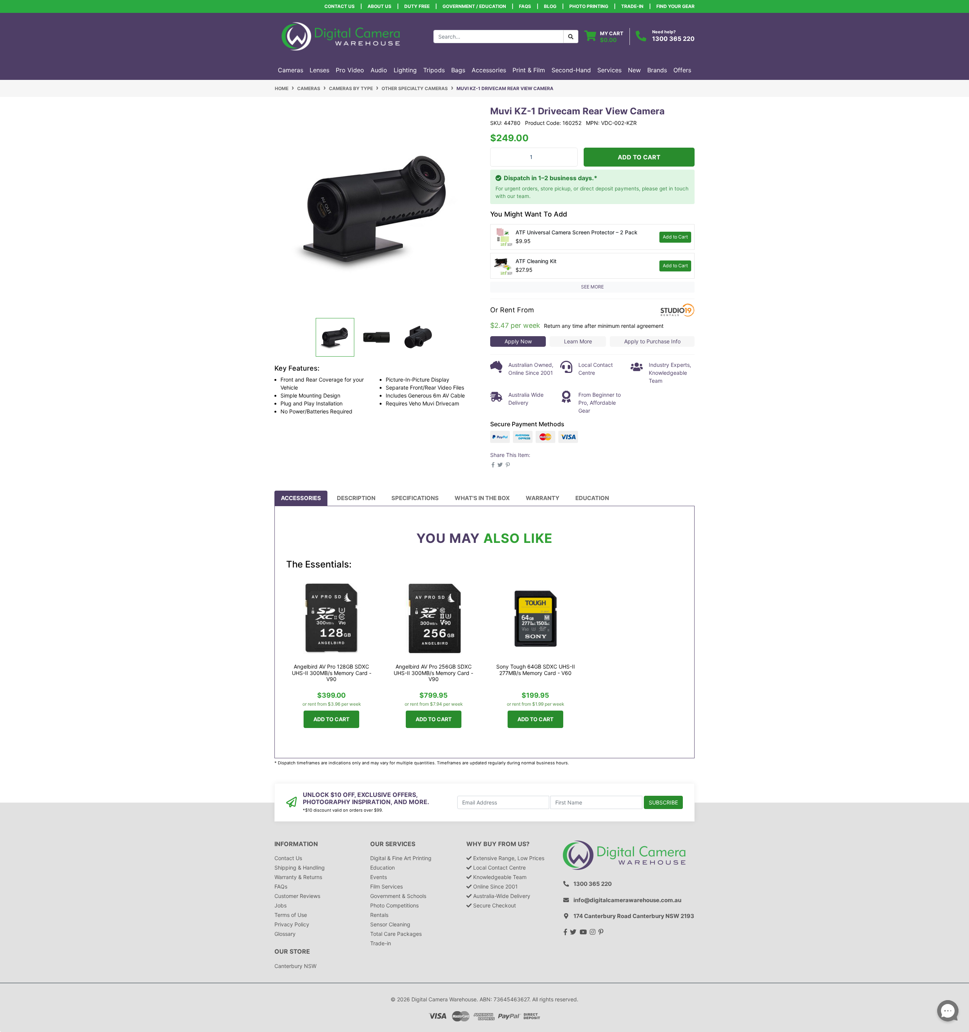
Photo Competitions (394, 905)
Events (378, 877)
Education (592, 498)
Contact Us (339, 6)
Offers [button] (682, 70)
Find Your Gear (675, 6)
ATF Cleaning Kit (536, 261)
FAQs (525, 6)
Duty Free (417, 6)
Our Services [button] (392, 844)
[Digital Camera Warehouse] (340, 36)
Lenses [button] (319, 70)
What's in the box (482, 498)
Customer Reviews (297, 896)
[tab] (300, 498)
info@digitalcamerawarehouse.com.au (627, 900)
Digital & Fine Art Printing (401, 858)
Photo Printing (588, 6)
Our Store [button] (292, 951)
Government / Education (474, 6)
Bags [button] (458, 70)
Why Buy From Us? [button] (498, 844)
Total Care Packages (396, 934)
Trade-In (632, 6)
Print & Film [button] (529, 70)
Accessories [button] (489, 70)
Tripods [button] (434, 70)
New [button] (634, 70)
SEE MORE (592, 287)
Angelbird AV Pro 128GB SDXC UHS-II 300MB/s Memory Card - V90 (331, 673)
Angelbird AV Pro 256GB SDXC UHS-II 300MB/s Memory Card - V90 (433, 673)
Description (356, 498)
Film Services (386, 886)
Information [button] (296, 844)
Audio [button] (379, 70)
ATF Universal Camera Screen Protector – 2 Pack (576, 232)
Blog (550, 6)
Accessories (301, 498)
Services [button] (609, 70)
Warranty (542, 498)
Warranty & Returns (298, 877)
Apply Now (518, 341)
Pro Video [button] (350, 70)
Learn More (578, 341)
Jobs (280, 905)
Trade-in (380, 943)
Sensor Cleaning (390, 924)
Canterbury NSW (295, 966)
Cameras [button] (290, 70)
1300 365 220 (673, 38)
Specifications (415, 498)
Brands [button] (657, 70)
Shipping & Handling (299, 867)
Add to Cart (639, 157)
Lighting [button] (405, 70)
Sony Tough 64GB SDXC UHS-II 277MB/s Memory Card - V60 (535, 669)
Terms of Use (290, 915)
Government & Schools (398, 896)
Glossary (285, 934)
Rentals (379, 915)
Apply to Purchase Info (652, 341)
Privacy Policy (291, 924)
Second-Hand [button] (571, 70)
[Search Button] (570, 36)
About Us (379, 6)
